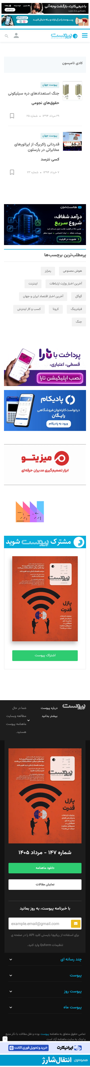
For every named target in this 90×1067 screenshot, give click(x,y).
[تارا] (45, 365)
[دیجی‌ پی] (45, 8)
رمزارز (48, 270)
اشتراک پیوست (45, 655)
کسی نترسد (50, 159)
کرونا (56, 309)
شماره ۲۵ (32, 116)
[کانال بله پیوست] (45, 20)
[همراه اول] (45, 1060)
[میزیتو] (45, 464)
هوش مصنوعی (72, 270)
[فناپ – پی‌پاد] (45, 410)
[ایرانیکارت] (45, 1048)
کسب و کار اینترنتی (29, 309)
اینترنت (33, 283)
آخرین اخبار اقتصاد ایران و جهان (43, 296)
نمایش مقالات (45, 884)
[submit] (75, 924)
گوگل (78, 296)
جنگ (79, 321)
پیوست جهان (49, 85)
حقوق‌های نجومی (45, 103)
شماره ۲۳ (32, 172)
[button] (85, 35)
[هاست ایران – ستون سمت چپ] (45, 224)
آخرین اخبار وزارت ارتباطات (66, 283)
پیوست (44, 1034)
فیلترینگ (76, 309)
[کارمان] (45, 511)
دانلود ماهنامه (45, 868)
